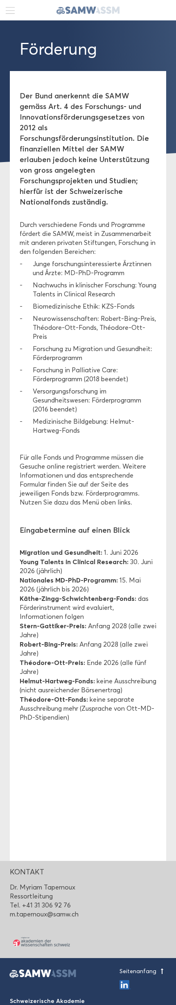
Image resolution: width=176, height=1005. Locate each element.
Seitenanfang (139, 971)
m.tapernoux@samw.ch (44, 914)
